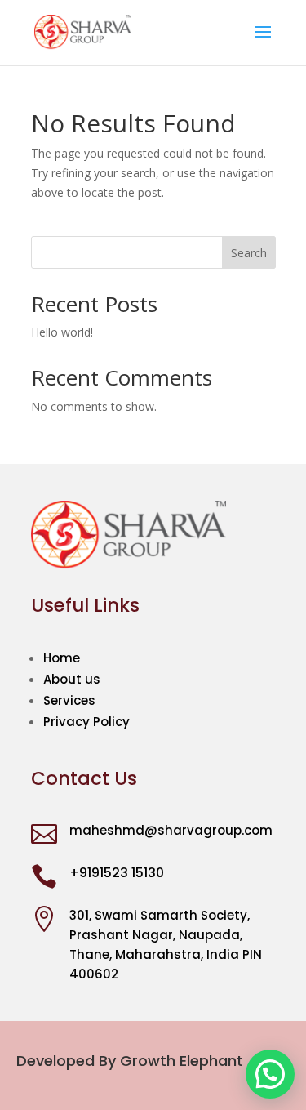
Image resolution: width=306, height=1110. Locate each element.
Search (249, 253)
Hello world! (62, 332)
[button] (270, 1074)
